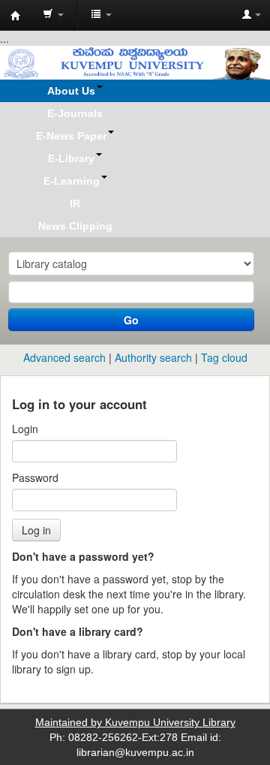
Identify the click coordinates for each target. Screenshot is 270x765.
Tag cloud (224, 357)
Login (25, 428)
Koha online (15, 16)
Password (35, 477)
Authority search (153, 357)
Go (131, 319)
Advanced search (64, 357)
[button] (53, 15)
